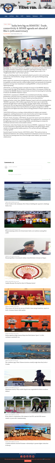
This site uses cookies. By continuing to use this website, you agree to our (20, 459)
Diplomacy (35, 16)
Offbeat (9, 24)
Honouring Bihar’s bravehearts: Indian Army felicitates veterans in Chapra (25, 258)
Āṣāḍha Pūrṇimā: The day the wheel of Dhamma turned (20, 283)
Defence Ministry (8, 19)
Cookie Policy (39, 459)
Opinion (28, 16)
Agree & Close (28, 460)
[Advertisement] (27, 148)
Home (5, 24)
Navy (17, 16)
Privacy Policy (47, 459)
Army (6, 16)
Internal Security (31, 19)
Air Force (12, 16)
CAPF (22, 16)
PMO (41, 16)
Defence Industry (20, 19)
